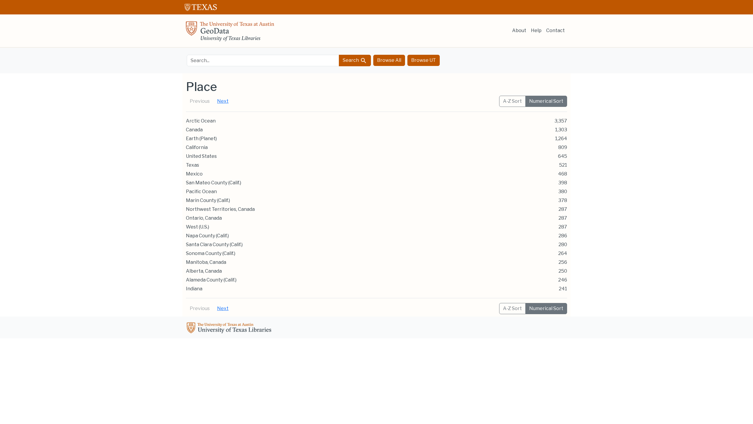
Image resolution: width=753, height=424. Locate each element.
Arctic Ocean (201, 121)
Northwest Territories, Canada (220, 209)
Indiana (194, 289)
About (519, 30)
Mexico (194, 174)
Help (536, 30)
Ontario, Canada (204, 218)
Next (223, 101)
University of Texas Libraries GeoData (230, 33)
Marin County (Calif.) (208, 200)
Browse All (389, 60)
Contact (555, 30)
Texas (192, 165)
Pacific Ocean (201, 191)
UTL (230, 328)
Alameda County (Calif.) (211, 280)
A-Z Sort (512, 101)
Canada (194, 129)
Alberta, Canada (204, 271)
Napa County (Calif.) (207, 235)
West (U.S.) (197, 227)
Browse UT (423, 60)
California (197, 147)
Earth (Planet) (201, 138)
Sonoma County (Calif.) (210, 253)
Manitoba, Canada (206, 262)
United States (201, 156)
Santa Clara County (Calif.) (214, 244)
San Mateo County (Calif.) (213, 183)
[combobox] (263, 60)
